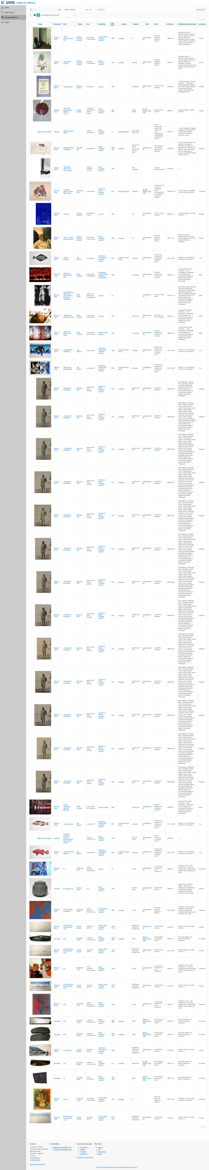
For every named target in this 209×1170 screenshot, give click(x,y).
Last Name (202, 24)
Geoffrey (79, 111)
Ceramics (57, 838)
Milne (78, 274)
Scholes (79, 926)
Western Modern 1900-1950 (147, 110)
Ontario (101, 807)
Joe (78, 257)
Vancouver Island (102, 1048)
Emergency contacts (130, 1167)
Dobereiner (80, 868)
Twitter (82, 1149)
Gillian (78, 889)
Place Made (101, 24)
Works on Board (57, 1004)
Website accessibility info (62, 1147)
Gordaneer (80, 909)
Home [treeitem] (7, 7)
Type (87, 24)
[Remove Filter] (74, 15)
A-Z (99, 1149)
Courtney (79, 276)
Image (40, 24)
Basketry (56, 131)
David (78, 296)
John (78, 192)
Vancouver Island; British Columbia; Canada (103, 258)
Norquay (79, 86)
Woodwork (57, 939)
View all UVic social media (85, 1157)
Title (69, 24)
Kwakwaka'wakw (123, 191)
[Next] (204, 20)
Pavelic (79, 36)
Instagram (83, 1154)
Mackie (79, 888)
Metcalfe (79, 147)
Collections (57, 24)
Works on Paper (57, 62)
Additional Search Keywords (187, 24)
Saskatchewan (103, 332)
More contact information (37, 1164)
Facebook (83, 1147)
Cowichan (121, 257)
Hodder (79, 110)
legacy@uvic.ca (35, 1158)
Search (100, 1147)
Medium (135, 24)
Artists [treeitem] (7, 22)
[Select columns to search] (32, 9)
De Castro (80, 938)
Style (147, 24)
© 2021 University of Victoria (105, 1167)
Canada (101, 40)
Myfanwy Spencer (79, 39)
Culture (123, 24)
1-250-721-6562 (35, 1160)
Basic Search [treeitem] (9, 12)
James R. (79, 87)
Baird (78, 294)
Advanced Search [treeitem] (11, 17)
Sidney (101, 925)
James (79, 911)
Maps (100, 1154)
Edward (79, 259)
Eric (78, 149)
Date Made (113, 24)
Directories (102, 1152)
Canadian (121, 38)
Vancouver (102, 189)
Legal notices (119, 1167)
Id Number (170, 24)
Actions (100, 9)
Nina (78, 390)
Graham (79, 928)
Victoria (101, 36)
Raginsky (79, 388)
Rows (86, 9)
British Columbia (103, 37)
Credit (156, 24)
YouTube (83, 1152)
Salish (120, 131)
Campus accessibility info (62, 1149)
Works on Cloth (57, 38)
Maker (80, 24)
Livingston (80, 190)
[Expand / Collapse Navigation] (2, 2)
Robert (79, 939)
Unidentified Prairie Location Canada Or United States (103, 274)
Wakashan (126, 131)
